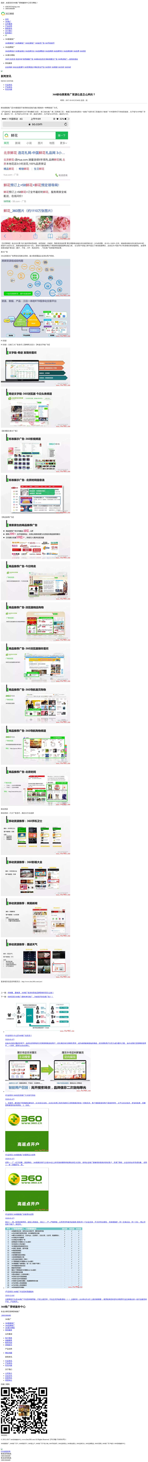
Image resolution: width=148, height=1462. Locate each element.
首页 (7, 19)
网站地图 (8, 1353)
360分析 (61, 67)
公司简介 (8, 1373)
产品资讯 (8, 87)
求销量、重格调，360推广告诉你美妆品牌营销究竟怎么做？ (31, 993)
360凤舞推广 (20, 43)
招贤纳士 (8, 1380)
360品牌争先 (58, 51)
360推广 (8, 22)
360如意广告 (40, 43)
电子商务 (8, 1338)
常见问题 (8, 89)
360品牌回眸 (68, 51)
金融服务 (8, 1340)
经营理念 (8, 1378)
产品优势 (8, 26)
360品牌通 (49, 51)
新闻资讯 (8, 28)
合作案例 (8, 24)
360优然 (83, 51)
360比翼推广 (30, 43)
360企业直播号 (18, 67)
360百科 (48, 67)
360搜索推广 (10, 43)
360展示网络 (10, 1328)
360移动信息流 (39, 59)
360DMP (68, 67)
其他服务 (8, 1330)
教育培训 (8, 1342)
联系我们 (8, 33)
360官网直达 (29, 67)
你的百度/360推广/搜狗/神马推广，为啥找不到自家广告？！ (30, 997)
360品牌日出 (30, 51)
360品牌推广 (10, 1325)
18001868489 (6, 1315)
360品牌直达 (10, 51)
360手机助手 (50, 43)
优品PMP (19, 59)
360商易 (55, 67)
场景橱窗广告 (28, 59)
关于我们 (8, 31)
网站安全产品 (39, 67)
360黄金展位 (20, 51)
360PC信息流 (10, 59)
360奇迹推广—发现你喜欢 (68, 59)
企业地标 (8, 67)
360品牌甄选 (40, 51)
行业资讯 (8, 85)
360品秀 (76, 51)
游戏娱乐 (8, 1345)
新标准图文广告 (51, 59)
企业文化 (8, 1376)
